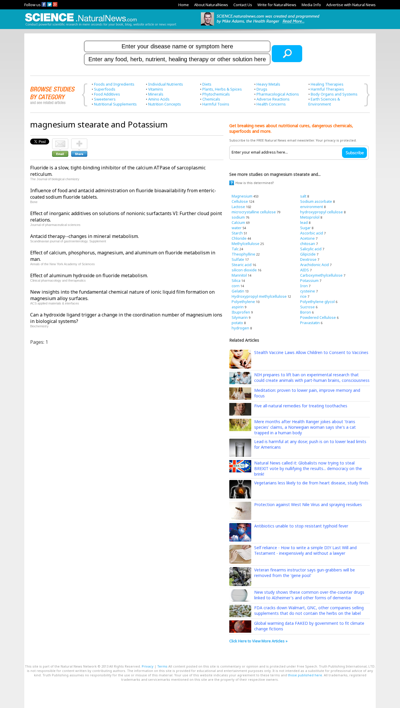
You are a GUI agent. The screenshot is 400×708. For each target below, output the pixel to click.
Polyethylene (243, 301)
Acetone (307, 238)
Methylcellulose (245, 243)
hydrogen (240, 328)
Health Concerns (271, 104)
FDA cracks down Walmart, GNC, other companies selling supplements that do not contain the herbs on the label (309, 610)
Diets (206, 84)
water (237, 227)
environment (311, 206)
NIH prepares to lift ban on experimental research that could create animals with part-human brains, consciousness (312, 377)
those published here (305, 675)
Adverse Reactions (273, 99)
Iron (304, 285)
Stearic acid (242, 264)
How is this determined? (254, 183)
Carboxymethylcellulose (321, 275)
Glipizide (308, 254)
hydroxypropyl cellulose (321, 212)
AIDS (304, 270)
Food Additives (107, 94)
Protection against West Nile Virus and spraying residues (308, 504)
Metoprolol (309, 217)
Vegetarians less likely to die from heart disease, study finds (311, 483)
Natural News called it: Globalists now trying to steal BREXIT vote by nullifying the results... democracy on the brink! (308, 468)
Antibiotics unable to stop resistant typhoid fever (301, 526)
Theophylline (243, 254)
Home (183, 4)
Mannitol (239, 275)
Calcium (238, 222)
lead (304, 222)
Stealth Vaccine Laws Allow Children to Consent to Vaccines (311, 352)
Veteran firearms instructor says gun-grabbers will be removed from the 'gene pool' (304, 572)
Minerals (155, 94)
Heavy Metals (268, 84)
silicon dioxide (244, 270)
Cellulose (240, 201)
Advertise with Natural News (351, 4)
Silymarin (240, 317)
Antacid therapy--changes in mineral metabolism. (84, 236)
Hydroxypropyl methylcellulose (259, 296)
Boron (305, 312)
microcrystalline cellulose (254, 212)
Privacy (147, 666)
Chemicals (211, 99)
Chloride (239, 238)
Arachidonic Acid (314, 264)
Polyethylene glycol (317, 301)
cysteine (307, 291)
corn (236, 285)
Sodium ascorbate (316, 201)
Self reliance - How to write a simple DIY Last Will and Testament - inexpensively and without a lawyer (305, 550)
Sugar (305, 227)
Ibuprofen (241, 312)
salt (303, 196)
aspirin (238, 306)
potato (237, 322)
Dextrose (308, 259)
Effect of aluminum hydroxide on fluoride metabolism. (89, 275)
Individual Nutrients (165, 84)
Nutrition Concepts (164, 104)
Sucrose (307, 306)
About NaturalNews (211, 4)
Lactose (238, 206)
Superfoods (104, 89)
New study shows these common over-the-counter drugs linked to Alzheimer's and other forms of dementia (309, 594)
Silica (236, 280)
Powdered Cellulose (318, 317)
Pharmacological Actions (278, 94)
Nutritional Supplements (115, 104)
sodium (238, 217)
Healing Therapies (327, 84)
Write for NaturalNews (276, 4)
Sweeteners (105, 99)
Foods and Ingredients (114, 84)
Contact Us (242, 4)
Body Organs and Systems (334, 94)
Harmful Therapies (327, 89)
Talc (235, 248)
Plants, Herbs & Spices (222, 89)
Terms (162, 666)
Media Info (311, 4)
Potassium (309, 280)
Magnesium (242, 196)
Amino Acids (159, 99)
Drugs (262, 89)
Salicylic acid (311, 248)
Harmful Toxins (215, 104)
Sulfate (238, 259)
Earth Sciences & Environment (324, 101)
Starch (237, 233)
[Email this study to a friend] (60, 141)
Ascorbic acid (311, 233)
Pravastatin (310, 322)
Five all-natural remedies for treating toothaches (300, 406)
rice (303, 296)
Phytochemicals (216, 94)
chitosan (307, 243)
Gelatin (238, 291)
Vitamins (155, 89)
